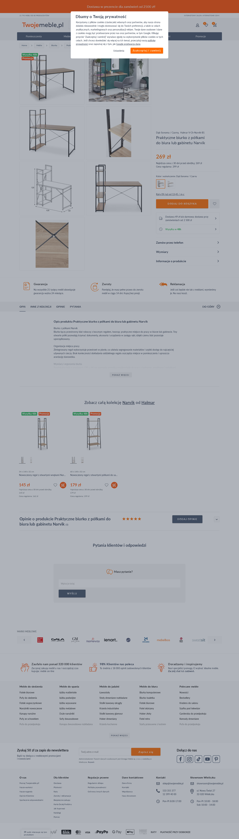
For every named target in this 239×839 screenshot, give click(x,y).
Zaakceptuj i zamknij (147, 50)
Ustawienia (118, 50)
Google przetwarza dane (128, 44)
